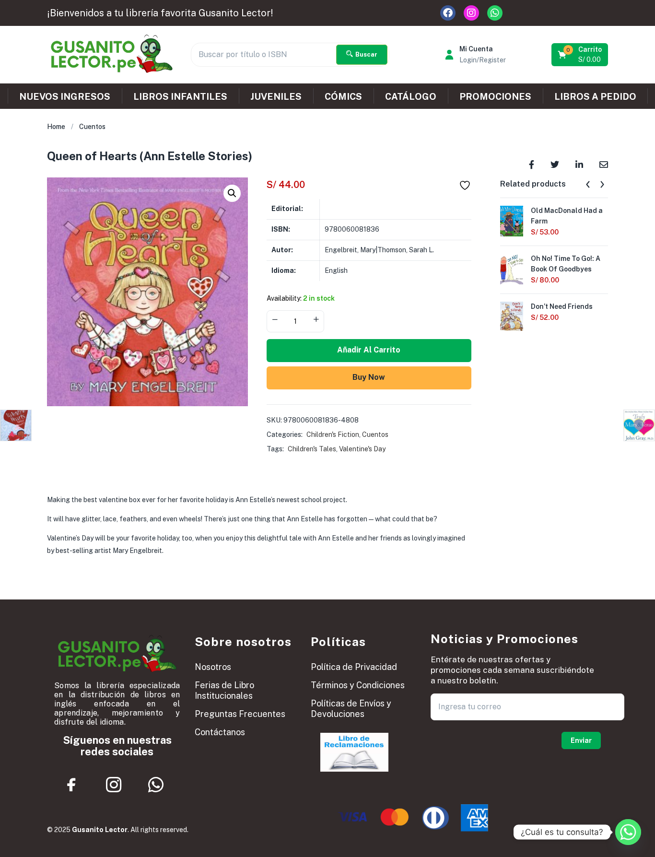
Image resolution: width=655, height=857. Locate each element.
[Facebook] (448, 13)
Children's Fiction (332, 434)
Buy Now (368, 377)
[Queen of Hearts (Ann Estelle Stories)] (531, 164)
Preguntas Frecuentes (240, 714)
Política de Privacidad (354, 667)
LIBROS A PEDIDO (595, 96)
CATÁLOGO (410, 96)
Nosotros (213, 667)
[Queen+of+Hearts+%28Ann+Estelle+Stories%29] (554, 164)
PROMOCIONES (495, 96)
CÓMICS (343, 96)
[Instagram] (471, 13)
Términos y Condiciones (358, 685)
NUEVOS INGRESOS (64, 96)
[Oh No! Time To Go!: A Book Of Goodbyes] (511, 268)
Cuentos (92, 126)
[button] (580, 55)
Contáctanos (220, 732)
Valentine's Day (362, 449)
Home (56, 126)
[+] (316, 320)
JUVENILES (276, 96)
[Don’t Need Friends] (511, 316)
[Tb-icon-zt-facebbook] (72, 784)
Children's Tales (312, 449)
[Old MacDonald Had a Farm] (511, 220)
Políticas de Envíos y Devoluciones (351, 708)
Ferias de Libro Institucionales (224, 690)
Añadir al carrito (368, 349)
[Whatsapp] (495, 13)
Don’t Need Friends (562, 306)
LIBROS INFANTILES (180, 96)
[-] (275, 320)
